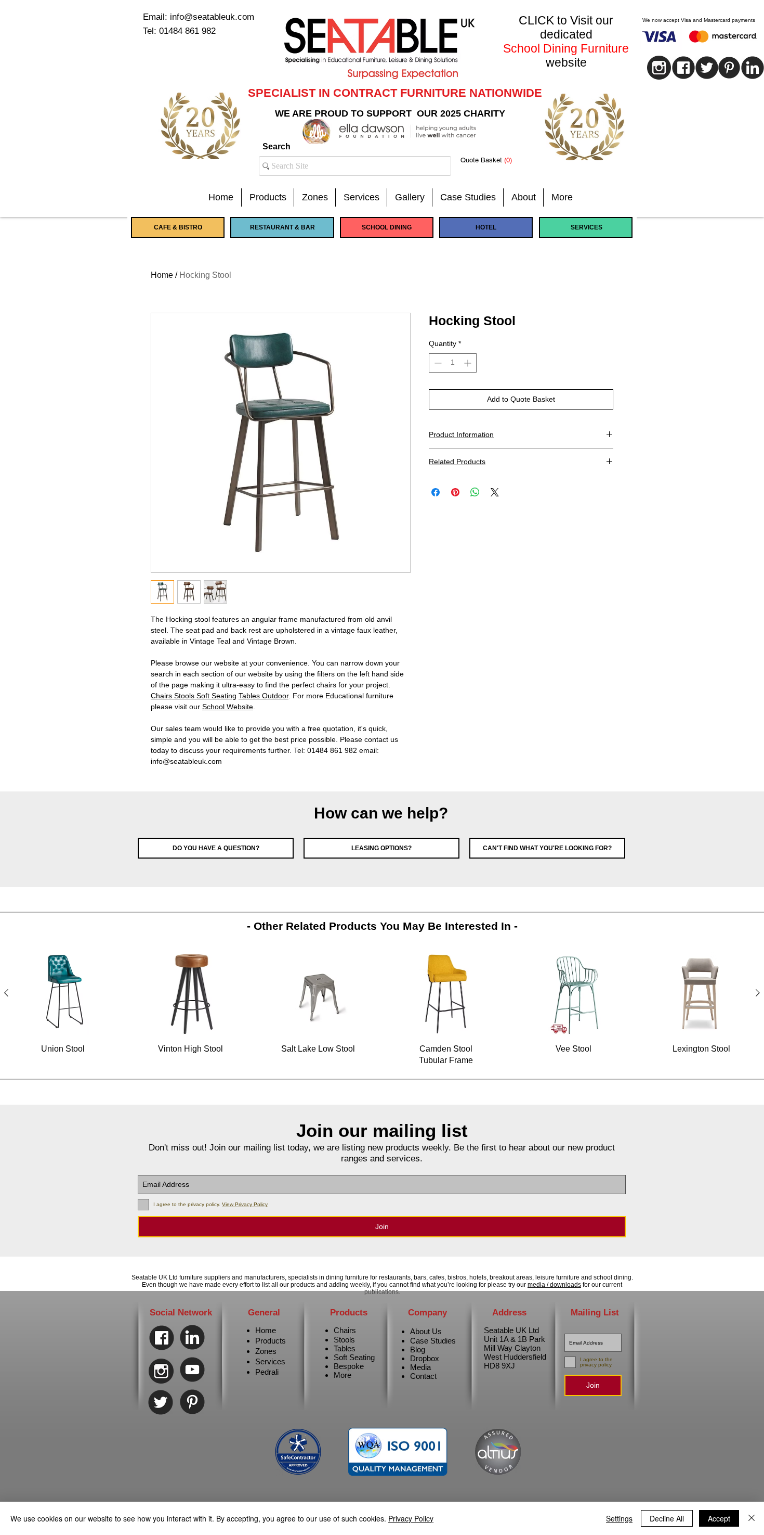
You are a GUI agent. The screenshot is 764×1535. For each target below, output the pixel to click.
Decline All (667, 1518)
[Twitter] (161, 1402)
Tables (344, 1348)
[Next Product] (758, 993)
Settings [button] (619, 1518)
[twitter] (707, 67)
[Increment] (468, 363)
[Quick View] (62, 993)
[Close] (751, 1518)
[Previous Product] (6, 993)
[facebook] (683, 67)
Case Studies (433, 1340)
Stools (344, 1339)
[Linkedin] (192, 1337)
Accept (719, 1518)
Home (162, 275)
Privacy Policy (410, 1518)
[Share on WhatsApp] (475, 492)
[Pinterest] (729, 67)
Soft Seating (354, 1357)
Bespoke (349, 1366)
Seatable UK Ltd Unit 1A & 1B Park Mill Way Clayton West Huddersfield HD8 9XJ (515, 1348)
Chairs (345, 1330)
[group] (382, 1009)
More (342, 1375)
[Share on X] (495, 492)
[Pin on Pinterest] (455, 492)
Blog (417, 1349)
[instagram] (659, 67)
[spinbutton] (452, 363)
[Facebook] (162, 1338)
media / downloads (554, 1284)
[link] (494, 160)
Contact (423, 1376)
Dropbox (424, 1358)
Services (270, 1361)
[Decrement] (436, 363)
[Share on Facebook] (435, 492)
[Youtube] (192, 1370)
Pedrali (267, 1371)
